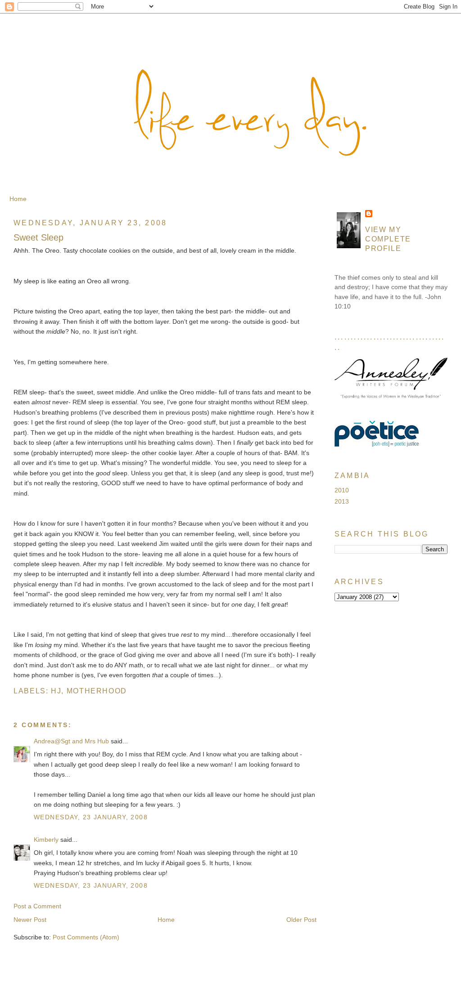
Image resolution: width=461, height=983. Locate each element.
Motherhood (97, 691)
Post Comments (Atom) (86, 937)
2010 (341, 490)
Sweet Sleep (38, 237)
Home (18, 198)
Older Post (301, 919)
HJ (56, 691)
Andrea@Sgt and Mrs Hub (71, 741)
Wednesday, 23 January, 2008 (91, 817)
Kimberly (46, 839)
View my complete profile (388, 238)
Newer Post (30, 919)
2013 (341, 501)
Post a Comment (37, 906)
